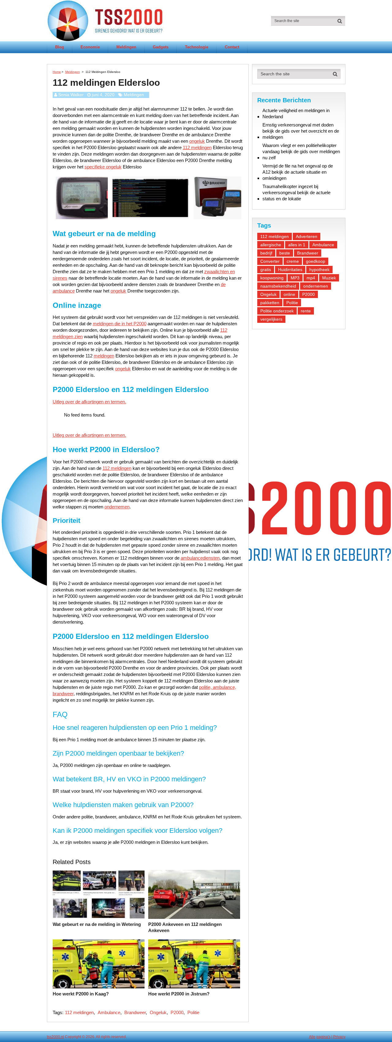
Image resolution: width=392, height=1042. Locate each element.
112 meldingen (197, 147)
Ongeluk (158, 1012)
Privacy (339, 1037)
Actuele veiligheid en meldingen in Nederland (296, 113)
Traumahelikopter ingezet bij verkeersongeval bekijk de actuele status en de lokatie (296, 192)
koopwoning (272, 277)
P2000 (177, 1012)
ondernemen (117, 506)
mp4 (311, 277)
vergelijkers (271, 319)
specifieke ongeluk (103, 166)
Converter (270, 261)
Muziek (329, 277)
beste (284, 253)
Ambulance (109, 1012)
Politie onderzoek (277, 310)
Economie (90, 47)
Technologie (196, 47)
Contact (232, 47)
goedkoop (315, 261)
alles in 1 (296, 244)
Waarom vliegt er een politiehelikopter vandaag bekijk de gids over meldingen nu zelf (301, 151)
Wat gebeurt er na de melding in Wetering (97, 924)
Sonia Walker (71, 94)
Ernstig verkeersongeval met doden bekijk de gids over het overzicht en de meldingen (300, 131)
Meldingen (126, 47)
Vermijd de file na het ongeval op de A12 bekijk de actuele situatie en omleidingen (297, 172)
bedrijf (266, 253)
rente (306, 310)
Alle (312, 1037)
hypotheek (319, 269)
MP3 (295, 277)
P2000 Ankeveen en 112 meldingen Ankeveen (185, 927)
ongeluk (197, 141)
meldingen (104, 355)
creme (293, 261)
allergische (270, 244)
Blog (59, 47)
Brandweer (135, 1012)
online (289, 294)
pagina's (323, 1037)
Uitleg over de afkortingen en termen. (89, 401)
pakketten (269, 302)
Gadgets (160, 47)
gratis (265, 269)
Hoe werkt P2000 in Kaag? (81, 993)
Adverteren (306, 236)
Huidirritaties (290, 269)
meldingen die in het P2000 (119, 323)
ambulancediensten (200, 558)
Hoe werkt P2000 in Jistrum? (178, 993)
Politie (193, 1012)
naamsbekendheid (278, 286)
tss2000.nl (55, 1037)
